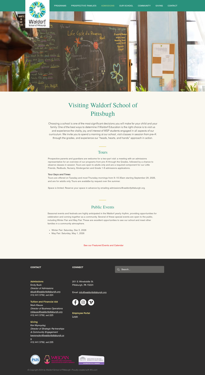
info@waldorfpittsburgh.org (93, 292)
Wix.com (93, 370)
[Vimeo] (91, 302)
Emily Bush (36, 285)
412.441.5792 (37, 315)
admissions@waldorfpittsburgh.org (127, 188)
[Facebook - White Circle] (75, 302)
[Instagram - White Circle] (83, 302)
